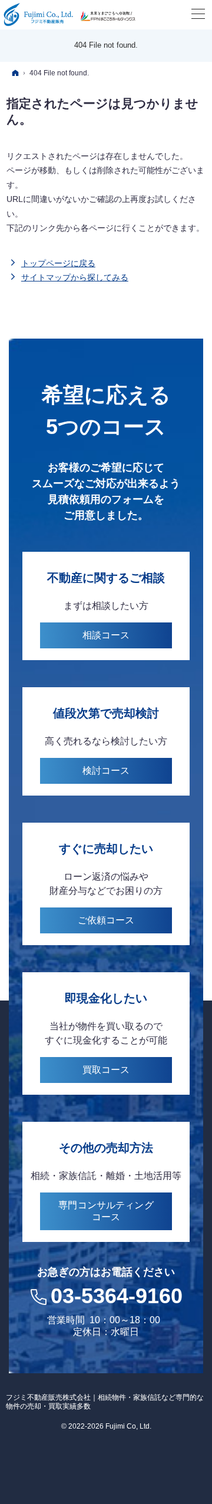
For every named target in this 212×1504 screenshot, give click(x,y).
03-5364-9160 (117, 1296)
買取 (106, 1070)
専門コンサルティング (106, 1211)
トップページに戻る (58, 263)
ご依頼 (106, 920)
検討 (106, 771)
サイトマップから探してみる (74, 277)
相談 (106, 635)
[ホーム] (15, 72)
